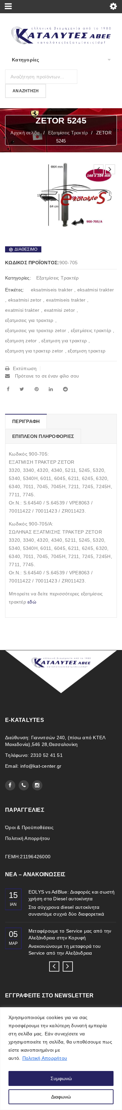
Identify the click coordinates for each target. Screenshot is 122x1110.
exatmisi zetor (59, 310)
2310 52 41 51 (46, 755)
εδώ (31, 602)
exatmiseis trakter (66, 300)
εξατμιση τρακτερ (86, 350)
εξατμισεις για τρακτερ (29, 320)
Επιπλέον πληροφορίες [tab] (43, 436)
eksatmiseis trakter (52, 289)
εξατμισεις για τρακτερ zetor (35, 330)
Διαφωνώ (61, 1096)
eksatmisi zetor (25, 300)
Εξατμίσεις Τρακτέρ (68, 132)
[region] (61, 1058)
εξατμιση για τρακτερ (64, 340)
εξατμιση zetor (21, 340)
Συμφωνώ (61, 1078)
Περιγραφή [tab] (26, 421)
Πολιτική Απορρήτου (44, 1058)
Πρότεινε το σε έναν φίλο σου (46, 376)
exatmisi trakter (22, 310)
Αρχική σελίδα (25, 132)
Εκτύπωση (25, 368)
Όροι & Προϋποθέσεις (29, 827)
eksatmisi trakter (95, 289)
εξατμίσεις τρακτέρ (91, 330)
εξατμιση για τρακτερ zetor (34, 350)
